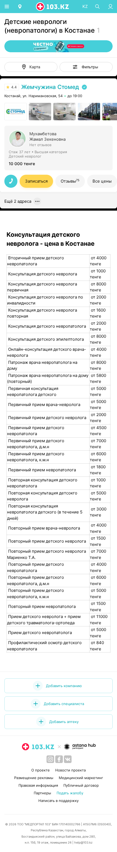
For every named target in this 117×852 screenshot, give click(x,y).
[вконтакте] (68, 759)
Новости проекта (70, 770)
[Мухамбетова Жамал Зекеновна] (58, 147)
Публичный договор (81, 785)
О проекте (40, 770)
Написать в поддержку (58, 800)
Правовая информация (38, 785)
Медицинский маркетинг (81, 778)
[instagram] (50, 759)
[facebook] (59, 759)
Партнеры (42, 793)
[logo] (53, 6)
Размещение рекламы (33, 778)
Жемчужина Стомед (50, 87)
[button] (86, 67)
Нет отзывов (40, 145)
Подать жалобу (70, 793)
